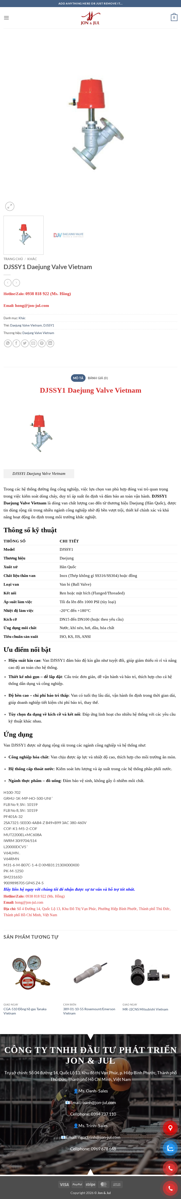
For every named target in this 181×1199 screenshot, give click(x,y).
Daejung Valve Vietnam (26, 325)
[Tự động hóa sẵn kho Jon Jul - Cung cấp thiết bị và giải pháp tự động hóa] (90, 17)
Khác (32, 259)
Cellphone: (80, 1114)
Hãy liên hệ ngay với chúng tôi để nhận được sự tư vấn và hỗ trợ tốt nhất (69, 889)
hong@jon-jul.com (32, 305)
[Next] (168, 124)
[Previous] (13, 124)
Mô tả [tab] (78, 378)
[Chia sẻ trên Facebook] (16, 343)
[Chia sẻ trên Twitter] (25, 343)
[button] (6, 17)
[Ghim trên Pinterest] (42, 343)
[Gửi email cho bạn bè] (33, 343)
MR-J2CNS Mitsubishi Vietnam (145, 1009)
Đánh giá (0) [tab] (98, 378)
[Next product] (7, 282)
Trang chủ (13, 259)
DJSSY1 (48, 325)
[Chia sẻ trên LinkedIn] (50, 343)
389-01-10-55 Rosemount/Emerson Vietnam (89, 1011)
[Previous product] (16, 282)
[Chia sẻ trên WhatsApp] (8, 343)
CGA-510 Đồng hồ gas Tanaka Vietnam (25, 1011)
